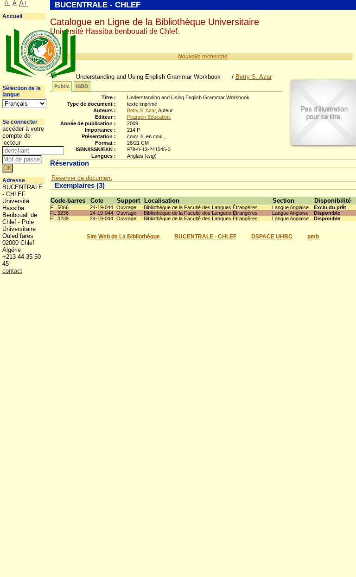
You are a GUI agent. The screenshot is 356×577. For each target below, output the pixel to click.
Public (62, 86)
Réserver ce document (81, 177)
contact (12, 270)
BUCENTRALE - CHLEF (205, 236)
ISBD (82, 86)
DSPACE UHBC (271, 236)
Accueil (12, 16)
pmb (313, 236)
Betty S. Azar (253, 76)
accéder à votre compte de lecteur (23, 135)
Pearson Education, (149, 117)
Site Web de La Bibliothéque (124, 236)
